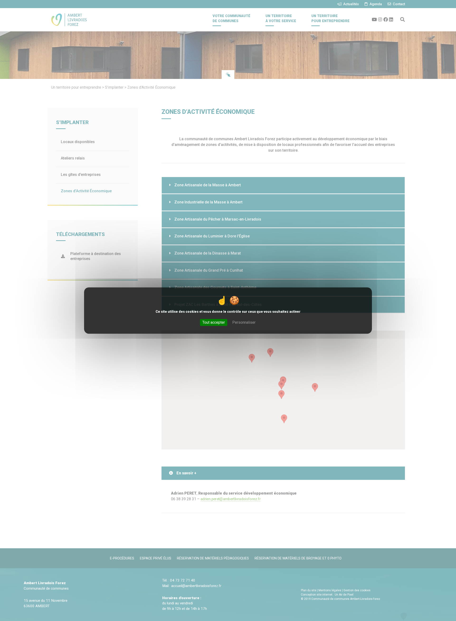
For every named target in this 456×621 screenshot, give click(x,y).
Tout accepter (213, 322)
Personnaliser (244, 322)
